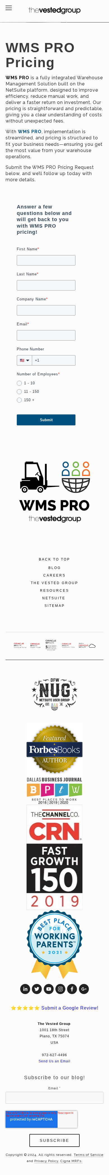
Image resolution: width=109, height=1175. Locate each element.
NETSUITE (54, 598)
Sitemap (54, 606)
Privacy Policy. (46, 1161)
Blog (54, 568)
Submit (46, 420)
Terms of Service (88, 1155)
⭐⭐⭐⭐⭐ (54, 1008)
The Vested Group (54, 583)
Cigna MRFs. (71, 1161)
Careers (54, 575)
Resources (54, 591)
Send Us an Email (54, 1061)
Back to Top (54, 559)
